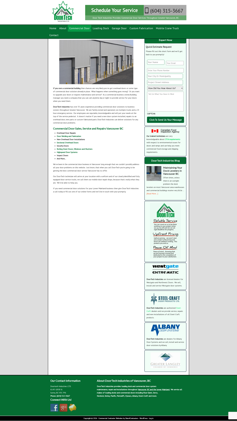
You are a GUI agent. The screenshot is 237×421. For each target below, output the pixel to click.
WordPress (144, 418)
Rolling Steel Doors (65, 149)
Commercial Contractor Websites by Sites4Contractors (118, 418)
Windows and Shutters (83, 149)
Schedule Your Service (114, 10)
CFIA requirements (172, 139)
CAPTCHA (151, 113)
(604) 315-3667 (166, 11)
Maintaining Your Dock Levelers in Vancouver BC (172, 170)
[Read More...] (152, 193)
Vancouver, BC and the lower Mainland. (154, 389)
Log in (151, 418)
